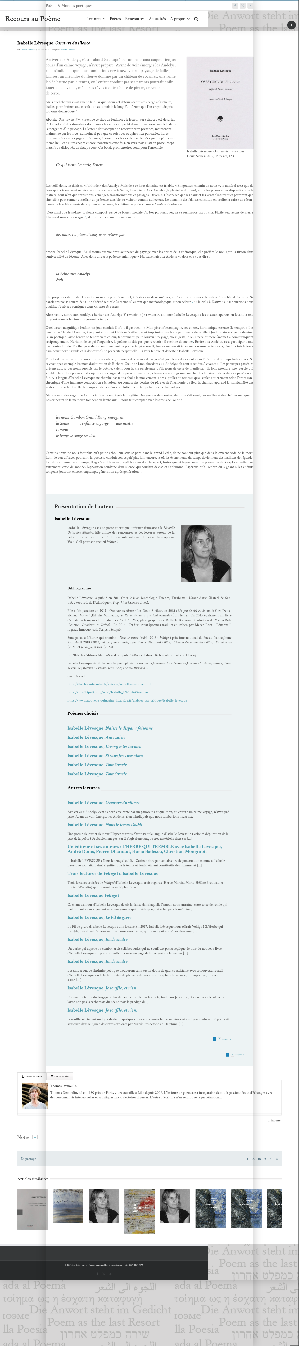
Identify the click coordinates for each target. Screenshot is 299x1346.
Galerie (46, 1215)
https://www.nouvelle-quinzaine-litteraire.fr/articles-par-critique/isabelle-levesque (127, 700)
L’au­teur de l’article (33, 1076)
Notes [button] (23, 1137)
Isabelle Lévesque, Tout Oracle (144, 1212)
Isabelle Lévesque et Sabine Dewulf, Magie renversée (36, 1215)
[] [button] (35, 1137)
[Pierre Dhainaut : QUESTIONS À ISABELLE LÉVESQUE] (257, 1216)
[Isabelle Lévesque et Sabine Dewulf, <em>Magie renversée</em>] (41, 1222)
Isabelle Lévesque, (110, 728)
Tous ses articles (61, 1076)
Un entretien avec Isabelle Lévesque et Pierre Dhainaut (198, 1218)
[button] (196, 19)
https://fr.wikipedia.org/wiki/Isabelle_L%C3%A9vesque (107, 692)
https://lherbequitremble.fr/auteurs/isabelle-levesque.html (109, 684)
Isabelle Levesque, (99, 917)
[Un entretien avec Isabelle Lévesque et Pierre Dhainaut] (203, 1225)
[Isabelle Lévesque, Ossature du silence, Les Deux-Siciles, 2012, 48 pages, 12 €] (220, 58)
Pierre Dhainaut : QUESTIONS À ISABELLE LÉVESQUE (252, 1207)
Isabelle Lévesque (68, 49)
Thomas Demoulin (27, 49)
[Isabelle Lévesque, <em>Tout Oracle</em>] (149, 1216)
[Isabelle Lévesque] (206, 527)
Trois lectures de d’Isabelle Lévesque (112, 873)
